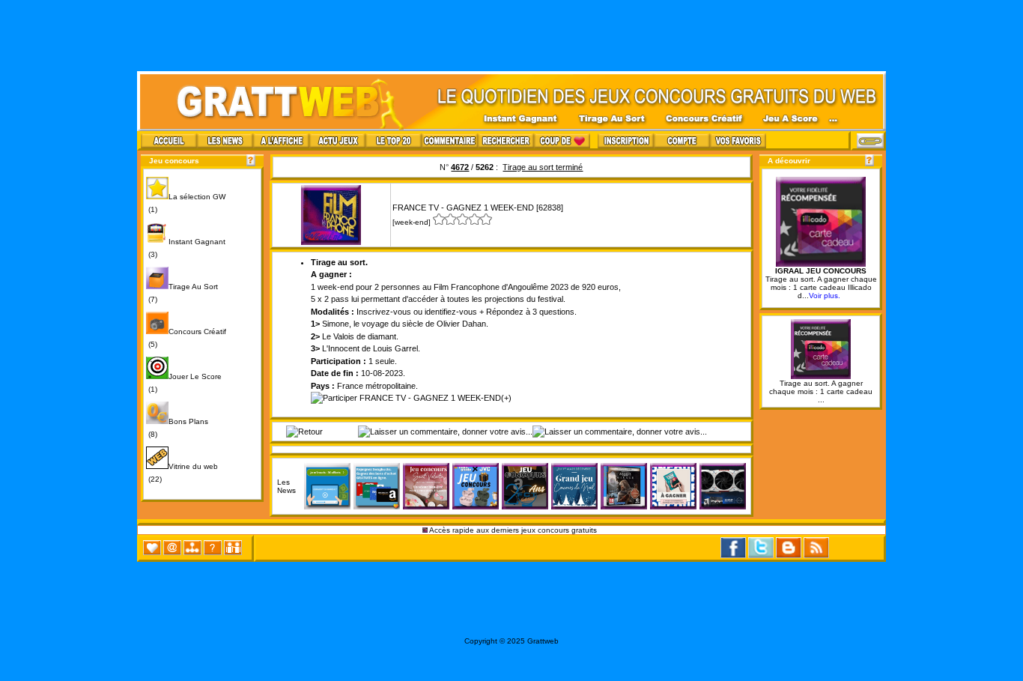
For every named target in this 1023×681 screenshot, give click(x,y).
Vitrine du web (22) (182, 472)
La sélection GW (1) (185, 203)
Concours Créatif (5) (186, 337)
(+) (506, 397)
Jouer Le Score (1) (184, 382)
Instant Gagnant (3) (185, 247)
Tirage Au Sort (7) (182, 292)
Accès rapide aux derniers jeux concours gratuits (513, 530)
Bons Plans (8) (177, 427)
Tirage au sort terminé (543, 167)
